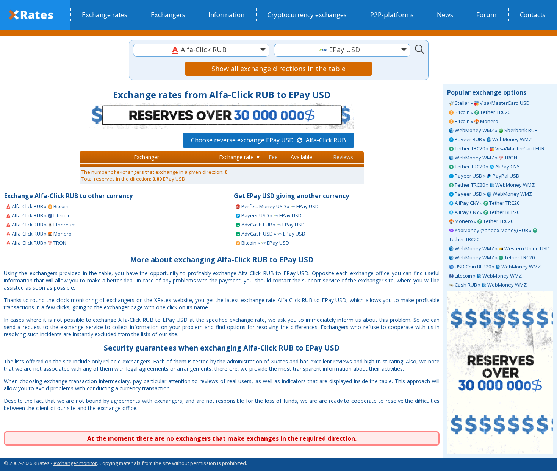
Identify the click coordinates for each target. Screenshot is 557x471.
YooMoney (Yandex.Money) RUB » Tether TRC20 (491, 235)
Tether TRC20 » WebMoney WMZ (494, 184)
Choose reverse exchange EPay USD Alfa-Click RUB (268, 140)
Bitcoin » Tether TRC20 (482, 112)
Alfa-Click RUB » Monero (41, 233)
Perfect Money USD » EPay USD (279, 206)
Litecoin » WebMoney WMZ (488, 275)
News (445, 14)
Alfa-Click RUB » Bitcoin (40, 206)
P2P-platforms (392, 14)
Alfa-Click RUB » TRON (38, 242)
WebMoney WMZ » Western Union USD (502, 248)
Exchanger (146, 157)
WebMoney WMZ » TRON (485, 157)
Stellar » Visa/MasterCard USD (492, 103)
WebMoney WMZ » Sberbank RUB (496, 130)
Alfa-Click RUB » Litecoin (41, 215)
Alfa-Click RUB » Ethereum (43, 224)
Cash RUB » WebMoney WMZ (490, 284)
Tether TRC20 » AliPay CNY (486, 166)
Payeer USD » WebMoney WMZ (493, 193)
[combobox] (201, 50)
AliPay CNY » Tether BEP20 (486, 212)
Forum (486, 14)
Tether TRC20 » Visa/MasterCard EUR (499, 148)
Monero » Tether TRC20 (483, 221)
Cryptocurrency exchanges (307, 14)
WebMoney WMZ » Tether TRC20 (494, 257)
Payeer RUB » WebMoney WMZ (493, 139)
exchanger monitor (75, 463)
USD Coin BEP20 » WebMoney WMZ (497, 266)
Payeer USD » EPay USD (271, 215)
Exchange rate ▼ (240, 157)
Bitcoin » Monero (476, 121)
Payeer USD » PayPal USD (486, 175)
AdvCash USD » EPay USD (272, 233)
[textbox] (201, 50)
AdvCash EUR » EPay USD (272, 224)
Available (301, 157)
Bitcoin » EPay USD (264, 242)
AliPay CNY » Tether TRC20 (486, 203)
